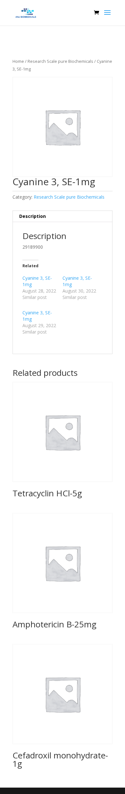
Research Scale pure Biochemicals (60, 61)
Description (32, 216)
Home (18, 61)
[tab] (62, 216)
